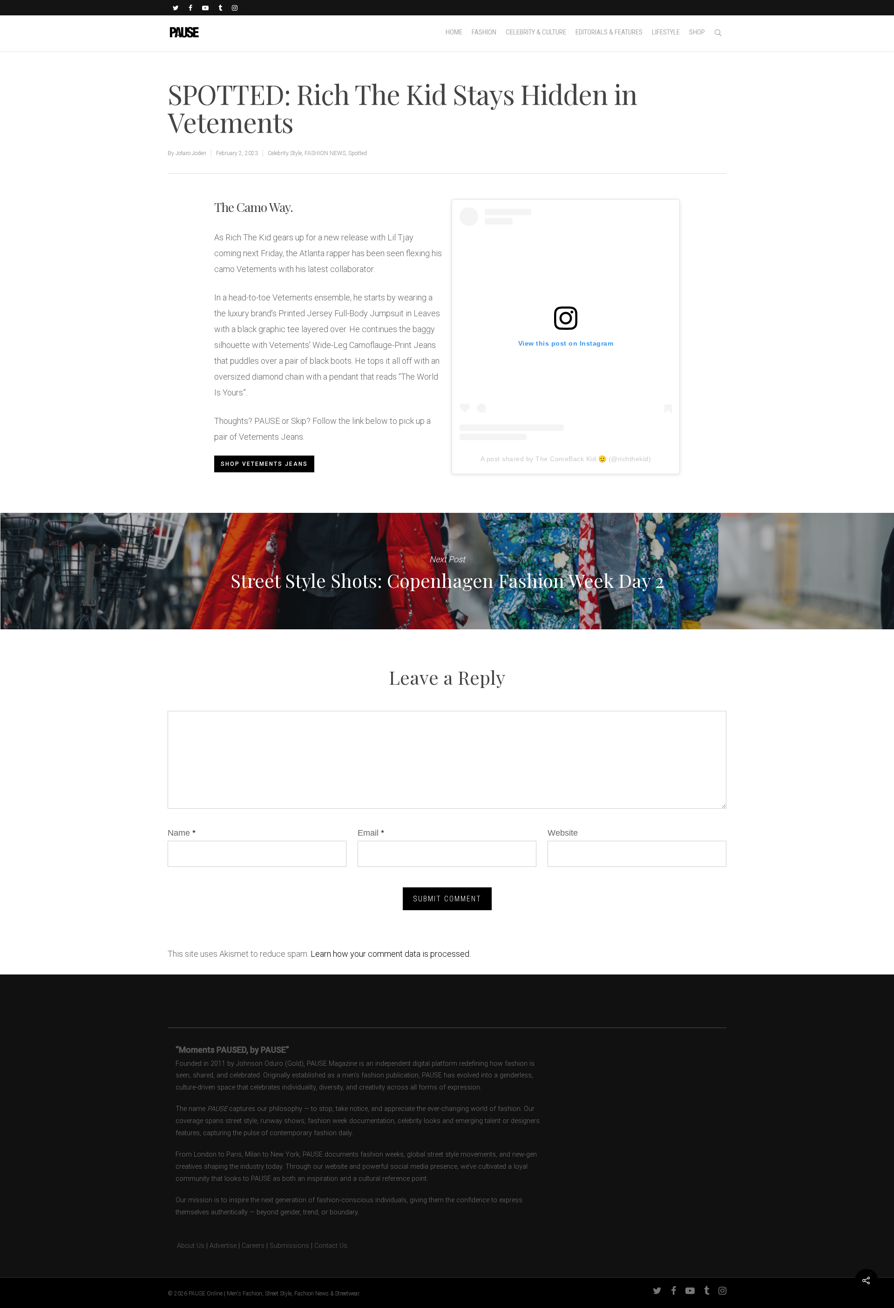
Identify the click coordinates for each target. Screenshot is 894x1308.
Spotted (357, 153)
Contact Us (330, 1246)
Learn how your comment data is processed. (391, 954)
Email (371, 833)
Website (563, 833)
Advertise (223, 1246)
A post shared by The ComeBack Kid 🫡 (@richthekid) (566, 459)
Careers (253, 1246)
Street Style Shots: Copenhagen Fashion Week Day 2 (447, 571)
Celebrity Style (285, 153)
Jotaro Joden (191, 153)
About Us (186, 1246)
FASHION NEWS (325, 153)
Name (182, 833)
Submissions (289, 1246)
